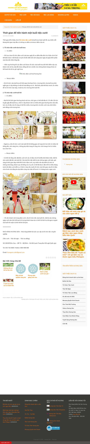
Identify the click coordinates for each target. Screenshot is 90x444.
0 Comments (54, 36)
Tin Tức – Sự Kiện (30, 414)
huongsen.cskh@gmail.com (15, 252)
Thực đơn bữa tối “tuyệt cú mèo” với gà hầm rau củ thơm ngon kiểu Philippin (74, 255)
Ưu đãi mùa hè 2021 (69, 296)
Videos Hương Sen (68, 308)
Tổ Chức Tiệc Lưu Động (70, 292)
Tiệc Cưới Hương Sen (15, 27)
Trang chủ (6, 27)
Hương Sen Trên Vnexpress (57, 409)
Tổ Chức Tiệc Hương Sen (32, 425)
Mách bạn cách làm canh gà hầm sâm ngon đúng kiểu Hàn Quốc (73, 233)
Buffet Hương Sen (30, 417)
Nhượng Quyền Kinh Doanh (71, 300)
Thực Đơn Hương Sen (69, 312)
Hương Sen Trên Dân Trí (56, 406)
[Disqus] (30, 326)
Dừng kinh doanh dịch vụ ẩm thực (73, 277)
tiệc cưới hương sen (52, 299)
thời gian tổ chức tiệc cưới (37, 299)
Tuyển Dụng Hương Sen (70, 319)
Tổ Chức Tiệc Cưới (68, 285)
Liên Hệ (65, 323)
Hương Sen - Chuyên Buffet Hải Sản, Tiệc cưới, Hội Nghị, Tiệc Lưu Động (18, 6)
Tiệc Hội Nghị (67, 289)
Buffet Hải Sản (67, 281)
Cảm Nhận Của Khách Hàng (71, 316)
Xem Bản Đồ (76, 414)
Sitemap (54, 439)
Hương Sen (69, 164)
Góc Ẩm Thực (29, 410)
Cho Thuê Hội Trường (69, 304)
